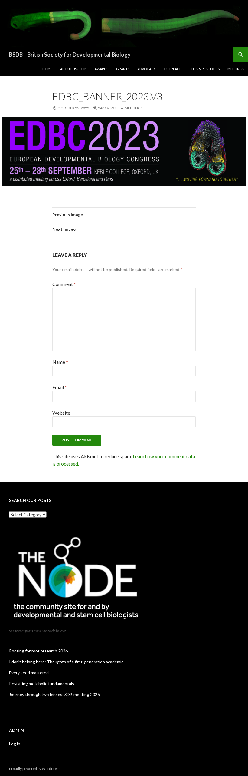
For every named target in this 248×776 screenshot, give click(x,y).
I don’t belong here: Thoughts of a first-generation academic (66, 661)
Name (60, 362)
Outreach (173, 69)
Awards (101, 69)
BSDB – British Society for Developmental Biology (70, 54)
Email (59, 387)
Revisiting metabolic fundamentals (41, 683)
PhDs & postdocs (205, 69)
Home (47, 69)
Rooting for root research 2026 (38, 650)
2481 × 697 (107, 108)
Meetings (235, 69)
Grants (122, 69)
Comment (64, 284)
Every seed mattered (29, 672)
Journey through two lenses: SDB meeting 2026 (54, 694)
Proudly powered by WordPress (34, 768)
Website (61, 413)
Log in (14, 743)
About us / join (73, 69)
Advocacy (146, 69)
